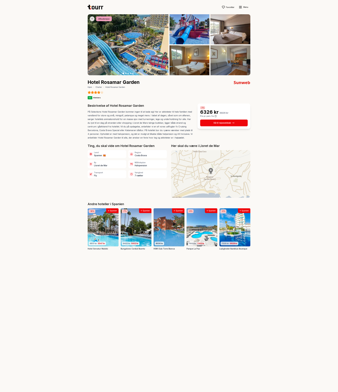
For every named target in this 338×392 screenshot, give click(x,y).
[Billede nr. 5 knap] (133, 73)
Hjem (90, 87)
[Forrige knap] (93, 45)
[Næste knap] (162, 45)
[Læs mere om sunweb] (241, 83)
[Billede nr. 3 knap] (128, 73)
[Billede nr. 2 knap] (125, 73)
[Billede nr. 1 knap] (123, 73)
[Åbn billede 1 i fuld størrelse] (128, 44)
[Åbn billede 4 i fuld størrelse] (189, 60)
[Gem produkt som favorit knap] (92, 18)
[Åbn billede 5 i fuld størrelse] (230, 60)
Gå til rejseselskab (222, 123)
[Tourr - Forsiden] (96, 7)
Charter (98, 87)
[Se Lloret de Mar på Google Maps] (210, 174)
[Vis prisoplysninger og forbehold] (216, 116)
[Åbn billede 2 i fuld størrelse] (189, 29)
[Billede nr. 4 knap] (130, 73)
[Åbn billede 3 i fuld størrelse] (230, 29)
